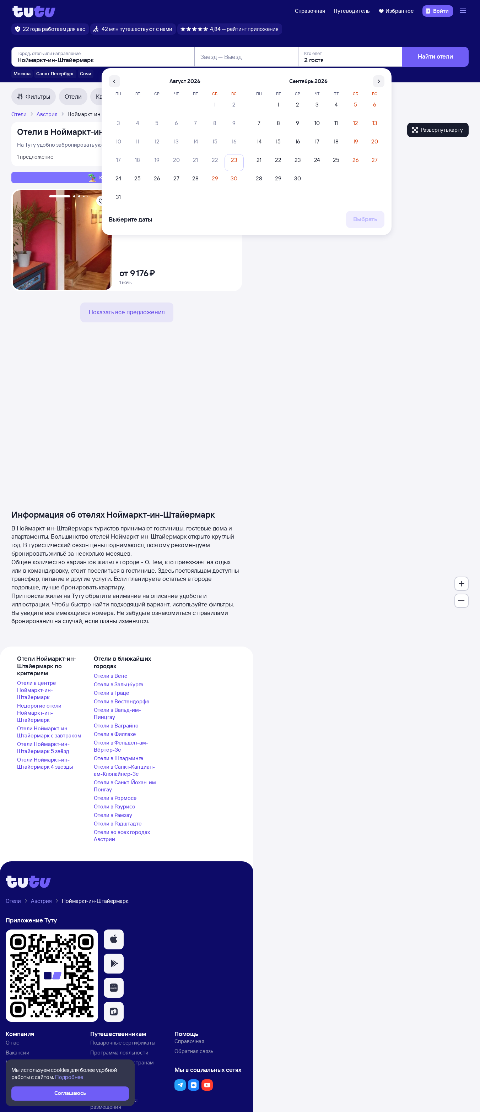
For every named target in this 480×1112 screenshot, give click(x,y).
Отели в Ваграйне (116, 725)
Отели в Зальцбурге (119, 684)
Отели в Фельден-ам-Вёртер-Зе (121, 746)
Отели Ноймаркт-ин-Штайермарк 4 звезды (45, 763)
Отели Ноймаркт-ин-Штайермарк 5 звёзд (43, 747)
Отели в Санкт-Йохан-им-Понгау (126, 786)
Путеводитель (352, 10)
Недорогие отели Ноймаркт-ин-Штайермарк (39, 712)
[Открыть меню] (464, 11)
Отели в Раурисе (114, 806)
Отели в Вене (111, 675)
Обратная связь (193, 1051)
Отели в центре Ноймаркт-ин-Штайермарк (36, 690)
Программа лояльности (119, 1052)
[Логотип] (33, 11)
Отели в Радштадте (118, 823)
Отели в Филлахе (115, 734)
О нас (12, 1042)
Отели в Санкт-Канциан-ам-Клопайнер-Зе (124, 770)
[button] (114, 939)
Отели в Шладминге (119, 758)
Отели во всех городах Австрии (122, 836)
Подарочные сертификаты (122, 1042)
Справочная (310, 10)
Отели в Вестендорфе (122, 701)
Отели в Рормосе (115, 798)
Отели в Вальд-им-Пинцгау (117, 713)
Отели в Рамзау (113, 815)
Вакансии (17, 1052)
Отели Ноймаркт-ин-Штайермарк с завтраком (49, 732)
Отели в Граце (111, 692)
